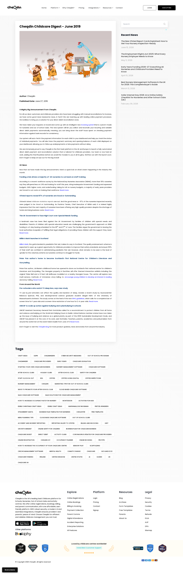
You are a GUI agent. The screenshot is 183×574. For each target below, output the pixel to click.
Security (148, 502)
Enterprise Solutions (75, 526)
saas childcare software (28, 395)
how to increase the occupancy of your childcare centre (42, 446)
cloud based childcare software (73, 389)
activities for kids (86, 401)
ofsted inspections (93, 378)
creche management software (30, 451)
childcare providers (42, 361)
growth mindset (25, 429)
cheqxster (80, 412)
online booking (85, 440)
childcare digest (25, 434)
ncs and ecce (106, 451)
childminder (23, 361)
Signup (96, 510)
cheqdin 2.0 (45, 440)
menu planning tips (25, 417)
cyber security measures (71, 356)
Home (44, 8)
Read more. (64, 190)
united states (76, 457)
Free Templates (125, 510)
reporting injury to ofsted (63, 423)
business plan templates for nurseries (54, 412)
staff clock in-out (26, 378)
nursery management (26, 384)
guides (99, 457)
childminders (49, 356)
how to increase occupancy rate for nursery (37, 401)
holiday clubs (46, 373)
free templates (97, 412)
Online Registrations (75, 498)
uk (109, 457)
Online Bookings (73, 502)
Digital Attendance (75, 518)
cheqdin (45, 384)
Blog (121, 498)
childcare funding (25, 457)
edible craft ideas (55, 406)
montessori (67, 401)
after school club (66, 373)
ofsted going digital (70, 378)
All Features (72, 530)
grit (106, 423)
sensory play (78, 446)
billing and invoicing (89, 423)
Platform (54, 8)
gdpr (36, 356)
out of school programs (98, 356)
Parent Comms (73, 514)
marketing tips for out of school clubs (71, 384)
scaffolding (95, 446)
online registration (26, 440)
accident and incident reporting (31, 423)
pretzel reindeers (101, 406)
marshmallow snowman (78, 406)
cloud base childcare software (53, 417)
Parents (122, 514)
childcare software (97, 367)
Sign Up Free (166, 8)
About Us (123, 518)
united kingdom (58, 457)
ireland (43, 457)
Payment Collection (75, 510)
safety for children (88, 373)
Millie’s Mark (23, 244)
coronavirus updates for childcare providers (92, 434)
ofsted (52, 378)
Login (149, 8)
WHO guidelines (78, 298)
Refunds (148, 514)
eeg (41, 378)
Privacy (148, 498)
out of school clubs (81, 417)
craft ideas (22, 356)
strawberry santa (25, 412)
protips (101, 440)
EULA (147, 518)
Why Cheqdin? (68, 8)
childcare (91, 451)
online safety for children (49, 429)
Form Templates (126, 506)
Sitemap (148, 530)
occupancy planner (65, 440)
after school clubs (26, 373)
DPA (146, 526)
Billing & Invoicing (74, 506)
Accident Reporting (75, 522)
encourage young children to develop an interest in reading (88, 277)
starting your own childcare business (34, 367)
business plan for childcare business (81, 429)
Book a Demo (10, 570)
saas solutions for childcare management (63, 395)
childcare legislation (82, 361)
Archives (122, 502)
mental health (55, 451)
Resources (107, 8)
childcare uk (23, 462)
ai (89, 457)
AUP (146, 522)
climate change (73, 451)
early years (61, 361)
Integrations (93, 8)
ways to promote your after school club (35, 389)
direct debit (43, 434)
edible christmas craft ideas (29, 406)
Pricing (81, 8)
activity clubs (60, 434)
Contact (119, 8)
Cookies (148, 506)
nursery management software (69, 367)
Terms (147, 510)
